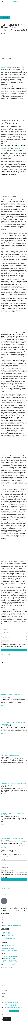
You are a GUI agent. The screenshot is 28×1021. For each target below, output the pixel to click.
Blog (3, 996)
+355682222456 (5, 888)
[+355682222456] (2, 885)
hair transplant (4, 67)
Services (4, 988)
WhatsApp (3, 894)
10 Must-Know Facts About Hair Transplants (12, 838)
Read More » (4, 705)
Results (3, 993)
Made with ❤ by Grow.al (7, 967)
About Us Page (5, 990)
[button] (2, 35)
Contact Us (4, 999)
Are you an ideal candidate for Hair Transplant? (13, 813)
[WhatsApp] (2, 891)
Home (3, 985)
